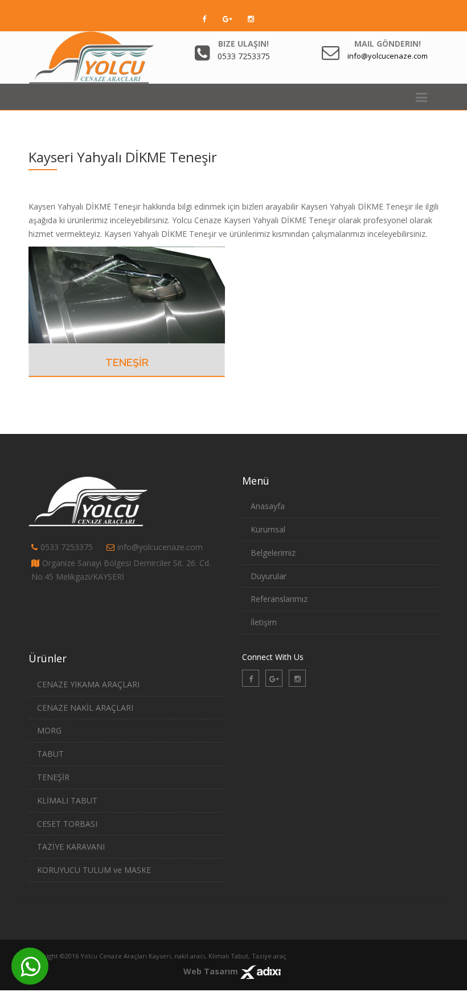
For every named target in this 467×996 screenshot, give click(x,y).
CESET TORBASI (67, 823)
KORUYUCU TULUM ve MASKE (94, 869)
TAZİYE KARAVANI (71, 846)
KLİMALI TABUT (67, 800)
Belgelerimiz (273, 552)
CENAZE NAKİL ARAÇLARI (85, 707)
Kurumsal (268, 529)
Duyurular (268, 576)
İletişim (264, 622)
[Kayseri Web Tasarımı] (260, 971)
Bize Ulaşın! (243, 43)
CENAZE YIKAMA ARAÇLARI (88, 684)
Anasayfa (268, 506)
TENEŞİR (127, 362)
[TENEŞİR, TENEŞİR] (126, 294)
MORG (49, 730)
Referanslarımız (279, 598)
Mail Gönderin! (387, 43)
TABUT (50, 753)
